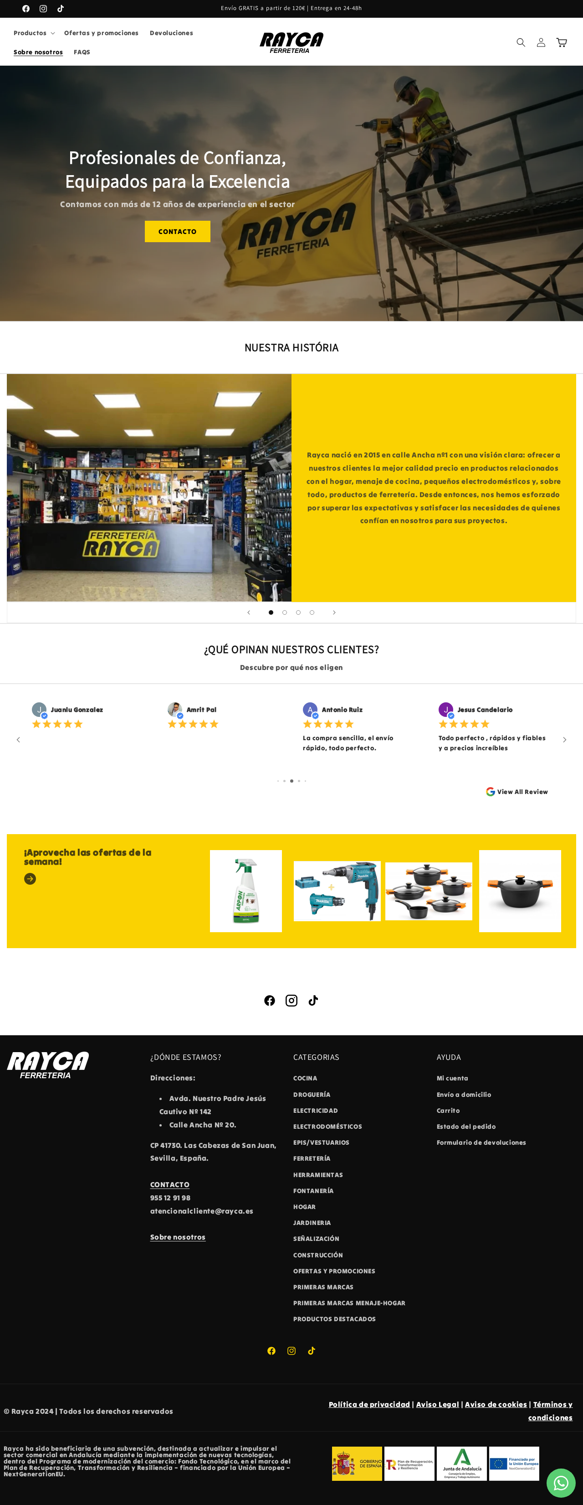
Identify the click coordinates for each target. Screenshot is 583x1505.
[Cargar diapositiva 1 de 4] (271, 612)
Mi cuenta (453, 1078)
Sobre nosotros (178, 1236)
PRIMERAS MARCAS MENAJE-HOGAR (349, 1303)
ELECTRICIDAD (315, 1110)
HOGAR (304, 1207)
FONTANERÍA (313, 1191)
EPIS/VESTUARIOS (321, 1142)
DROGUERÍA (311, 1094)
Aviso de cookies (496, 1404)
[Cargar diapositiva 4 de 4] (312, 612)
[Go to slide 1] (278, 781)
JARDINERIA (312, 1223)
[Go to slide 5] (305, 781)
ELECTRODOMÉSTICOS (327, 1126)
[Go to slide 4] (299, 781)
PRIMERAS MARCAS (323, 1287)
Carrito (448, 1110)
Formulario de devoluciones (482, 1142)
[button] (33, 32)
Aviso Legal (438, 1404)
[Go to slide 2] (284, 781)
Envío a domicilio (464, 1094)
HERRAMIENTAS (318, 1175)
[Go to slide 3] (291, 781)
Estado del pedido (466, 1126)
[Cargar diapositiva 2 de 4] (285, 612)
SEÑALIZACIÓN (316, 1239)
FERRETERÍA (312, 1158)
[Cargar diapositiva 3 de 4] (298, 612)
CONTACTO (178, 231)
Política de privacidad (369, 1404)
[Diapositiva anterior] (249, 612)
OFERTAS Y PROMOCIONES (334, 1271)
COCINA (305, 1078)
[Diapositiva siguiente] (334, 612)
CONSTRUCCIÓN (318, 1255)
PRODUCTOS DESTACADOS (334, 1319)
